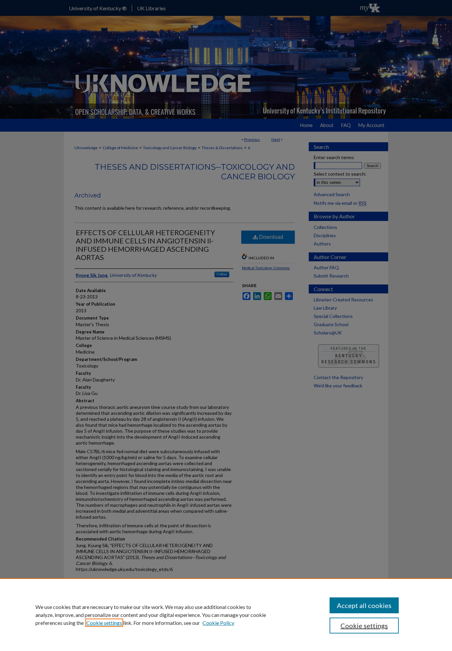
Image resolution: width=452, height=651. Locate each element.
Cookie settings (104, 623)
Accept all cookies (364, 605)
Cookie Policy (218, 623)
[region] (226, 614)
